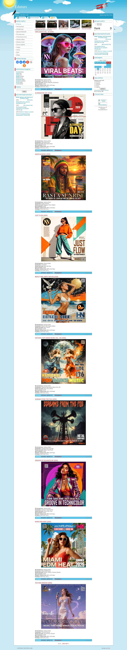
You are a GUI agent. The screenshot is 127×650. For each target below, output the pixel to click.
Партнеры (99, 23)
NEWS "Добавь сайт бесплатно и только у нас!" (24, 98)
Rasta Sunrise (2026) (42, 154)
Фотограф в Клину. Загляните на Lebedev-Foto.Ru (22, 108)
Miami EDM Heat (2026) (43, 521)
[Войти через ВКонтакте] (20, 62)
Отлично (98, 81)
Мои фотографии (40, 28)
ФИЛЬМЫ (18, 79)
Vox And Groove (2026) (43, 583)
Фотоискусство (28, 105)
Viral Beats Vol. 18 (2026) (44, 32)
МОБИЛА (18, 78)
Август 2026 (102, 60)
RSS (54, 17)
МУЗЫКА (18, 81)
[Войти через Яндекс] (27, 62)
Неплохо (98, 84)
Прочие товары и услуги (26, 112)
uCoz (108, 648)
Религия (30, 100)
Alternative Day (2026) (43, 93)
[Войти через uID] (17, 62)
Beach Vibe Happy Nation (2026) (46, 276)
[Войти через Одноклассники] (24, 65)
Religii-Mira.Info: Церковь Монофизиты (23, 102)
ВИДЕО (18, 76)
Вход (46, 17)
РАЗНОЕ (18, 72)
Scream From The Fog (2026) (46, 399)
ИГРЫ (17, 82)
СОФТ (17, 84)
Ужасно (98, 87)
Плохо (97, 85)
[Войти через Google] (31, 62)
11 (98, 69)
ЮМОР (18, 73)
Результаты (97, 90)
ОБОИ (17, 75)
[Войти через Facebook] (24, 62)
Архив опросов (105, 90)
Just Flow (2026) (41, 215)
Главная (22, 17)
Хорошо (98, 83)
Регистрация (34, 17)
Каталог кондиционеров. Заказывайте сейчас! (23, 114)
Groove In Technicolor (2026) (46, 460)
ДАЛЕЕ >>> (50, 89)
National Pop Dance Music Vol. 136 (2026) (50, 338)
